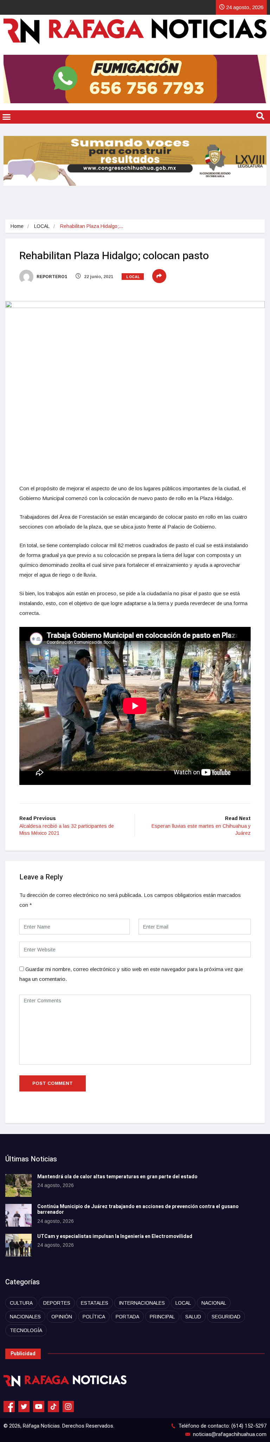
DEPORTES (56, 1303)
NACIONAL (213, 1303)
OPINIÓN (61, 1316)
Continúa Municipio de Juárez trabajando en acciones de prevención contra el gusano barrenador (138, 1209)
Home (17, 226)
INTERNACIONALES (142, 1303)
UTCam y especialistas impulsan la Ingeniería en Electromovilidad (114, 1236)
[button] (6, 117)
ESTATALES (94, 1303)
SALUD (193, 1316)
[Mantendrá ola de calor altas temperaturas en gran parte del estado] (18, 1185)
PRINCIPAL (162, 1316)
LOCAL (42, 226)
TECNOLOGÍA (26, 1330)
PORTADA (127, 1316)
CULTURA (21, 1303)
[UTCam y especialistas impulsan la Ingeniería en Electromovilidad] (18, 1245)
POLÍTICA (94, 1316)
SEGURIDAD (226, 1316)
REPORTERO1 (51, 276)
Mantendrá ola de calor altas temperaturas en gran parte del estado (117, 1176)
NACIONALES (25, 1316)
